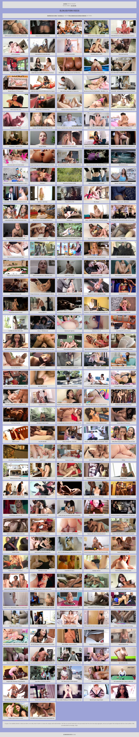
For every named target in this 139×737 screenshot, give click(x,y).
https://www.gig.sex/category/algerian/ (77, 15)
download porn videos (52, 15)
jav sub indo (73, 5)
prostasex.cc (61, 15)
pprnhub (65, 3)
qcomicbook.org (67, 734)
